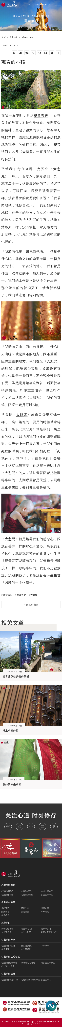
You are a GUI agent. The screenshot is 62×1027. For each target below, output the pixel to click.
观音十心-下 (46, 928)
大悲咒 (33, 594)
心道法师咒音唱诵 (9, 962)
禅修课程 (5, 949)
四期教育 (5, 911)
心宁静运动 (26, 949)
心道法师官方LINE (10, 979)
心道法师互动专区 (10, 956)
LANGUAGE (40, 5)
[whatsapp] (33, 53)
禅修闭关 (5, 915)
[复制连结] (14, 53)
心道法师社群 (8, 973)
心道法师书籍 (7, 894)
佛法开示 (5, 908)
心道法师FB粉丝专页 (30, 979)
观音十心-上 (26, 928)
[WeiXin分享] (27, 53)
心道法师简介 (27, 891)
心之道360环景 (8, 966)
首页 (4, 37)
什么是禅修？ (27, 945)
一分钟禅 (45, 945)
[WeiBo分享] (20, 53)
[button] (2, 847)
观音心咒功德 (7, 928)
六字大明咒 (26, 932)
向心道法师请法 (48, 962)
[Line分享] (45, 53)
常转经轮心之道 (28, 962)
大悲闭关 (25, 911)
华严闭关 (45, 911)
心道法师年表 (47, 891)
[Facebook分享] (58, 53)
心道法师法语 (27, 894)
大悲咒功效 (6, 932)
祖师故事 (45, 908)
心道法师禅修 (8, 939)
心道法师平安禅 (8, 945)
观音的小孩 (27, 37)
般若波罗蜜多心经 (49, 932)
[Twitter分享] (52, 53)
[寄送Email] (39, 53)
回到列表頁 (32, 604)
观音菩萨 (21, 594)
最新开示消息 (8, 901)
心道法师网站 (8, 884)
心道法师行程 (47, 894)
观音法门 (14, 37)
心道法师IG (46, 979)
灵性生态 (25, 908)
